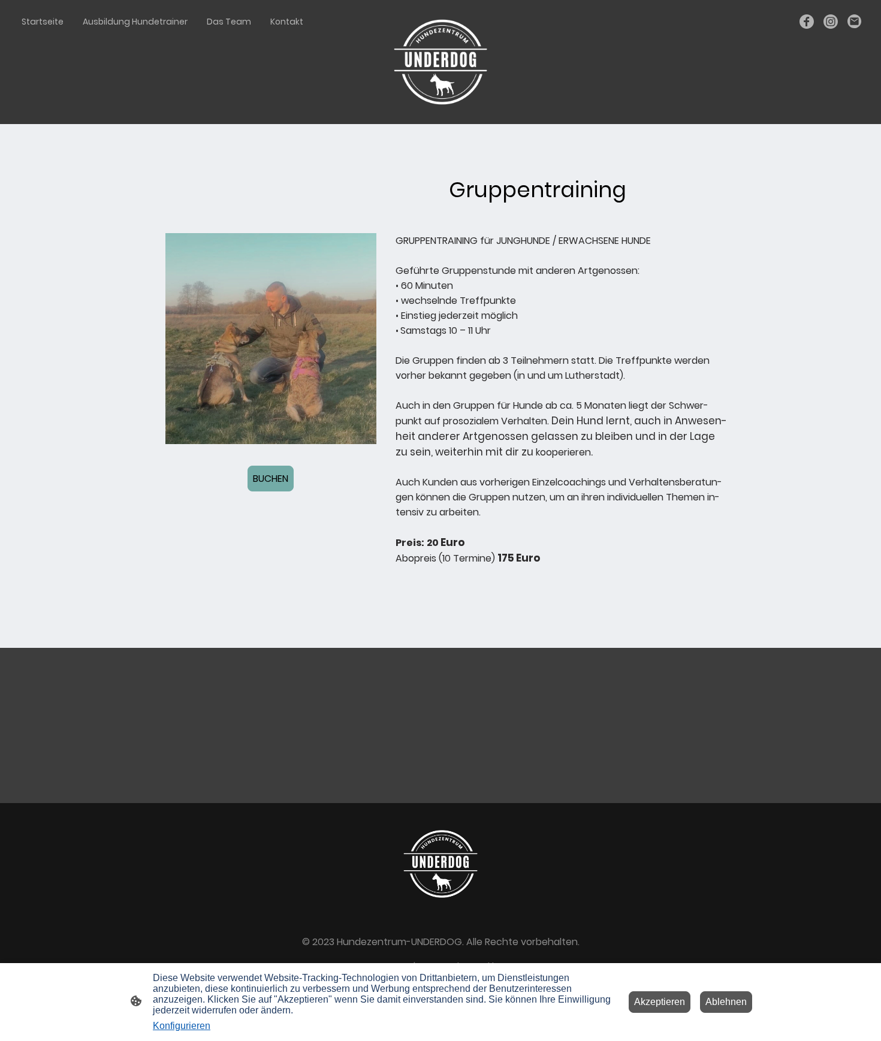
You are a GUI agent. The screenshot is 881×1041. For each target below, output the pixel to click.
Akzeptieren (659, 1002)
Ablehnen (726, 1002)
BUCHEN (270, 478)
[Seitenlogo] (440, 62)
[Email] (854, 21)
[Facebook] (806, 21)
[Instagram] (830, 21)
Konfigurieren (181, 1026)
